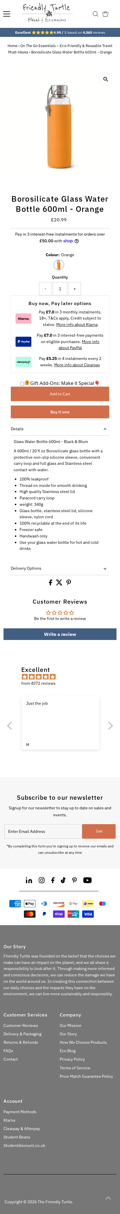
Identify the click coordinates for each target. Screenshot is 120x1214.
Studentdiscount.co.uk (24, 1145)
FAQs (8, 1050)
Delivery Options (26, 568)
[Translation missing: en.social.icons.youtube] (87, 881)
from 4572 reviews (38, 683)
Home (12, 45)
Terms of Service (75, 1067)
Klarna (9, 1120)
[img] (63, 677)
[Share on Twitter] (59, 584)
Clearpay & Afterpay (21, 1128)
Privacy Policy (72, 1059)
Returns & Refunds (20, 1042)
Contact (10, 1059)
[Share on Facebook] (51, 584)
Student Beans (16, 1137)
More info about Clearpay (77, 364)
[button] (11, 726)
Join (99, 831)
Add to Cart (60, 394)
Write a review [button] (60, 634)
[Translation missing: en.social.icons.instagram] (42, 881)
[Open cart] (105, 14)
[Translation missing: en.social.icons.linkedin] (29, 881)
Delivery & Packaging (22, 1034)
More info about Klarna (77, 324)
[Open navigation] (6, 14)
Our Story (68, 1034)
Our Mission (71, 1025)
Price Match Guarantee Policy (86, 1076)
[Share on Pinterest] (68, 584)
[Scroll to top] (108, 1198)
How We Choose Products (83, 1042)
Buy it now (60, 412)
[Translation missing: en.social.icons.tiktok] (63, 881)
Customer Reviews (20, 1025)
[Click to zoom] (105, 79)
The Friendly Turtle (55, 1201)
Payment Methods (19, 1111)
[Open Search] (95, 14)
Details (17, 428)
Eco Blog (67, 1050)
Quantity (60, 277)
